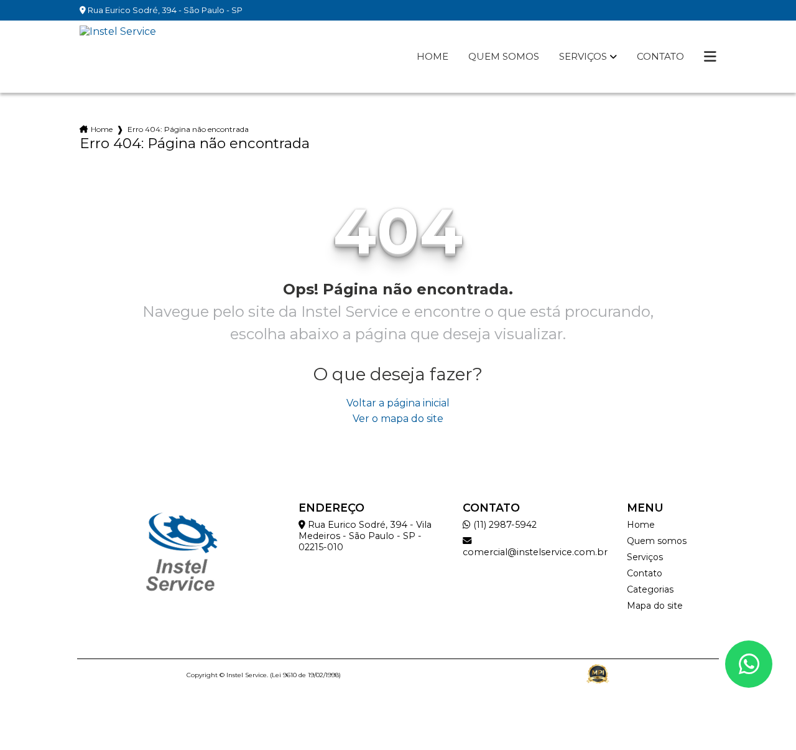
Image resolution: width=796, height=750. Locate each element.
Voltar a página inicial (398, 403)
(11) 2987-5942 (504, 524)
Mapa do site (655, 605)
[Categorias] (710, 56)
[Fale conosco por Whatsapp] (748, 664)
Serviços (583, 56)
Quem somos (503, 56)
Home (432, 56)
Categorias (650, 589)
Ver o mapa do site (398, 418)
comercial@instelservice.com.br (535, 552)
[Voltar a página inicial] (118, 57)
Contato (660, 56)
